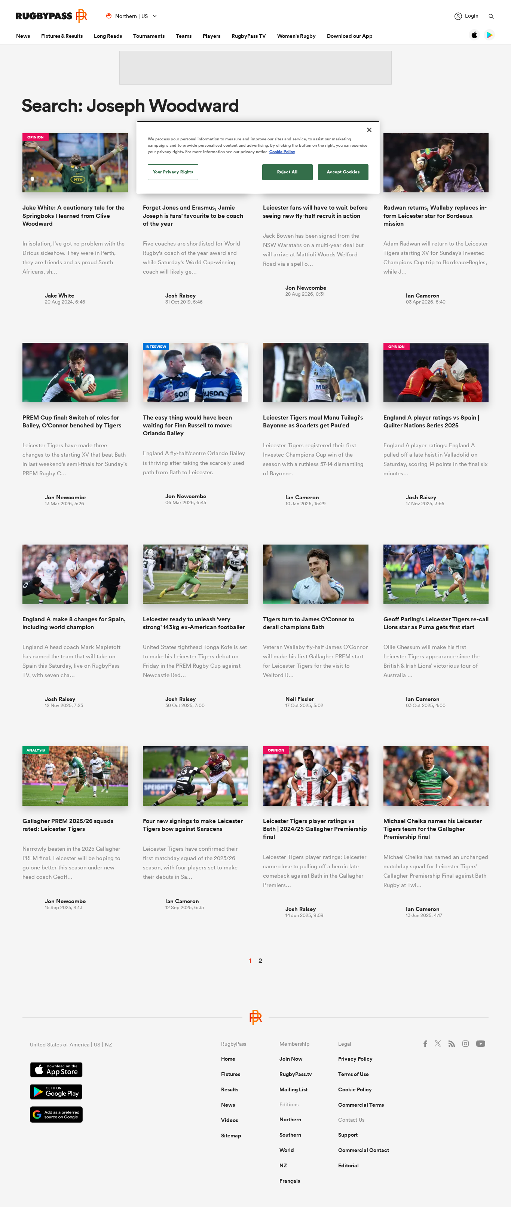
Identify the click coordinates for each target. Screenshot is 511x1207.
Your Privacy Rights (173, 172)
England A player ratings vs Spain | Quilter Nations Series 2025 (431, 421)
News (23, 36)
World (286, 1150)
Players (211, 36)
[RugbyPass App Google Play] (99, 1092)
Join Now (291, 1059)
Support (348, 1135)
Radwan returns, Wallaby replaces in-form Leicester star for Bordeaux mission (435, 216)
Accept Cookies (343, 172)
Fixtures (230, 1074)
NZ (283, 1165)
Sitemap (231, 1135)
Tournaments (149, 36)
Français (289, 1181)
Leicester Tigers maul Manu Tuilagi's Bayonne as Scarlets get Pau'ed (313, 421)
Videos (229, 1120)
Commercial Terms (361, 1105)
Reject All (287, 172)
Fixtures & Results (62, 36)
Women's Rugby (296, 36)
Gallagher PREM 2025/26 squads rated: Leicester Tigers (67, 825)
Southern (290, 1135)
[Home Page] (51, 16)
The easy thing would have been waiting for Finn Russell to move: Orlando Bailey (187, 426)
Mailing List (293, 1089)
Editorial (348, 1165)
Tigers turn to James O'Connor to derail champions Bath (308, 623)
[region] (258, 157)
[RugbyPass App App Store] (99, 1070)
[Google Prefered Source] (99, 1115)
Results (229, 1089)
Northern (290, 1119)
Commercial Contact (363, 1150)
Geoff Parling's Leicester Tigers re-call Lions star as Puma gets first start (436, 623)
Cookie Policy (355, 1089)
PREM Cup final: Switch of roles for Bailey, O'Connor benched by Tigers (71, 421)
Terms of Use (353, 1074)
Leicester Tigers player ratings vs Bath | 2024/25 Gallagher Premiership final (315, 829)
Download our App (350, 36)
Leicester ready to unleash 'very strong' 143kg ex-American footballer (194, 623)
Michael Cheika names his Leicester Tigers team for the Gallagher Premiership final (432, 829)
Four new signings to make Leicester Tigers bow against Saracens (193, 825)
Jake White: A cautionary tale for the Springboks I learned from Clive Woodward (73, 216)
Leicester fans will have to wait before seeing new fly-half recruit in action (315, 211)
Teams (184, 36)
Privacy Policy (355, 1059)
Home (228, 1059)
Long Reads (108, 36)
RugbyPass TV (249, 36)
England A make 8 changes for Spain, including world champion (74, 623)
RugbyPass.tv (295, 1074)
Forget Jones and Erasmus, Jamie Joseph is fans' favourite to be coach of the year (193, 216)
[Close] (369, 130)
